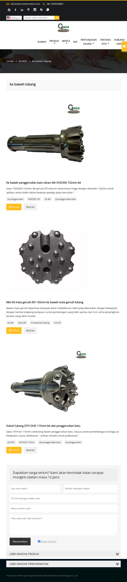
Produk (54, 40)
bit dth (48, 199)
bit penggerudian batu (65, 199)
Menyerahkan (20, 541)
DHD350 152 (34, 199)
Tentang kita (105, 41)
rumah (10, 61)
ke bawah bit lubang (40, 322)
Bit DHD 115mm (26, 442)
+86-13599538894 (54, 3)
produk (23, 61)
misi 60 (57, 322)
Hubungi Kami (119, 41)
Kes (75, 41)
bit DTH (11, 442)
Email (14, 206)
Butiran (30, 206)
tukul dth (22, 322)
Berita (66, 40)
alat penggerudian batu (50, 442)
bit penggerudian (15, 199)
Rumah (42, 41)
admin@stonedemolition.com (25, 3)
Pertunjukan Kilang (89, 41)
